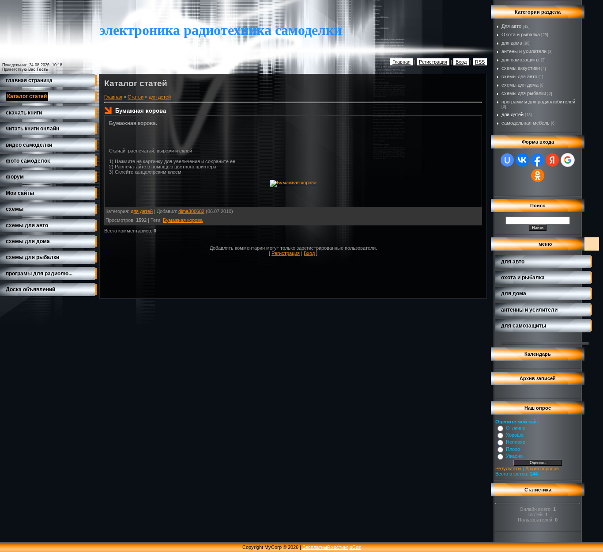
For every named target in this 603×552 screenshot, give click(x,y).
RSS (480, 62)
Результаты (508, 468)
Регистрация (433, 62)
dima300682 (191, 211)
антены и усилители (523, 51)
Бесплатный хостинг (325, 547)
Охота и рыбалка (520, 34)
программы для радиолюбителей (538, 101)
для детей (160, 96)
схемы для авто (519, 76)
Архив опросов (542, 468)
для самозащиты (520, 59)
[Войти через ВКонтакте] (522, 160)
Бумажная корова (183, 220)
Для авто (511, 26)
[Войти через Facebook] (537, 160)
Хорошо (515, 435)
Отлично (515, 427)
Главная (401, 62)
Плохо (513, 449)
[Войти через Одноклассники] (537, 175)
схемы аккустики (520, 68)
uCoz (355, 547)
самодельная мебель (525, 123)
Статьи (135, 96)
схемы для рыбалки (523, 93)
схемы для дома (520, 85)
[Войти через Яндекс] (552, 160)
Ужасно (514, 456)
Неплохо (515, 442)
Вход (461, 62)
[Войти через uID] (507, 160)
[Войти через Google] (568, 160)
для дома (511, 43)
